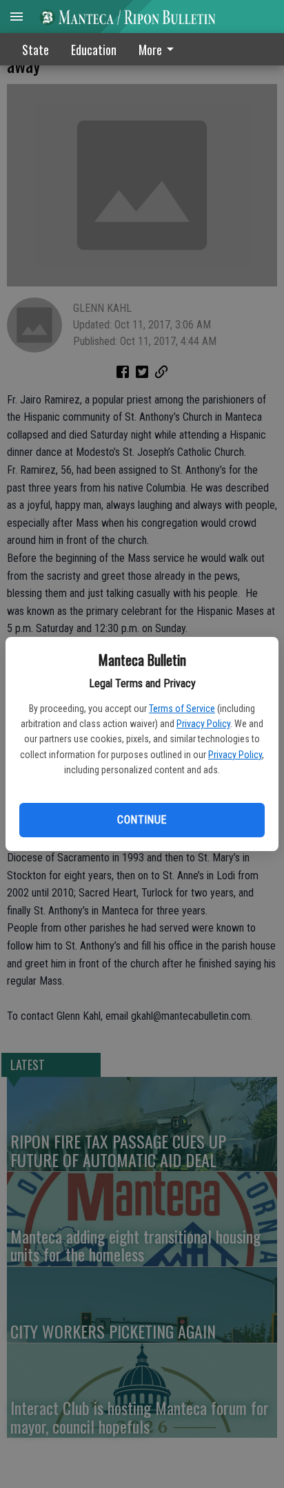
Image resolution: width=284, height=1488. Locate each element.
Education (93, 50)
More (150, 50)
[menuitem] (160, 49)
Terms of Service (182, 708)
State (35, 50)
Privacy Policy (203, 723)
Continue (141, 819)
